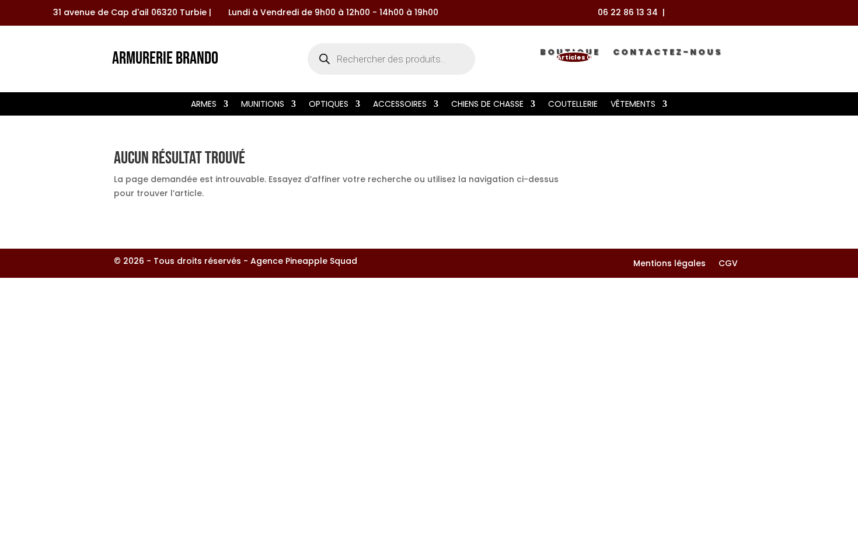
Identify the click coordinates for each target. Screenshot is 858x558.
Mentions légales (669, 264)
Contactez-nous (668, 54)
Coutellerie (573, 105)
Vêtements (633, 105)
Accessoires (400, 105)
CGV (728, 264)
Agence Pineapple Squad (303, 261)
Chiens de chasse (487, 105)
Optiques (328, 105)
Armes (204, 105)
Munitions (262, 105)
